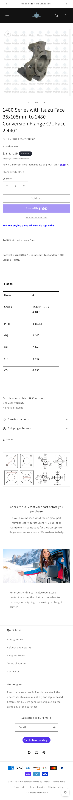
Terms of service (37, 787)
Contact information (38, 792)
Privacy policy (20, 787)
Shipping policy (55, 787)
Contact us (13, 671)
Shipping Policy (16, 655)
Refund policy (59, 781)
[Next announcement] (66, 4)
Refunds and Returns (19, 647)
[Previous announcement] (6, 4)
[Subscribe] (54, 727)
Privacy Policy (15, 639)
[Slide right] (44, 102)
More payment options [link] (36, 217)
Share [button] (9, 439)
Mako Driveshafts (23, 781)
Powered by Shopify (40, 781)
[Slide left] (29, 102)
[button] (7, 15)
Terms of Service (16, 663)
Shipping (6, 158)
